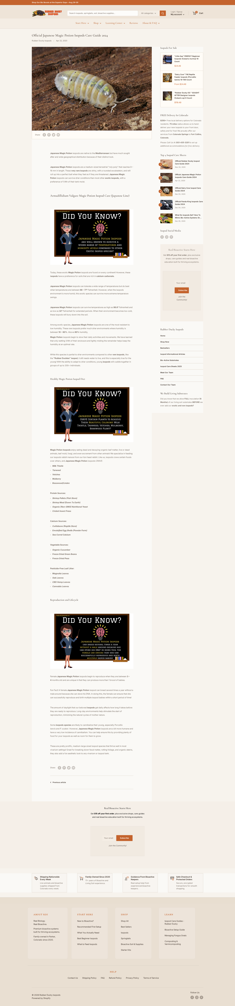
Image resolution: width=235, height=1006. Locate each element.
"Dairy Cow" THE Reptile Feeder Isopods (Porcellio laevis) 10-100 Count (185, 77)
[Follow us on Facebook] (162, 237)
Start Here (81, 23)
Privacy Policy (132, 978)
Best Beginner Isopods (87, 938)
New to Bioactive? (85, 921)
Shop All (125, 921)
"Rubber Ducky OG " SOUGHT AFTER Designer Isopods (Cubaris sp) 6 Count (186, 95)
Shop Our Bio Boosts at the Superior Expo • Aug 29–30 (55, 2)
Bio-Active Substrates (169, 360)
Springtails (126, 938)
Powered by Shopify (41, 998)
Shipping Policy (89, 978)
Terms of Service (151, 978)
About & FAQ (149, 23)
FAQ (162, 379)
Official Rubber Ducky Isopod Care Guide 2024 (187, 162)
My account (176, 14)
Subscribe (182, 290)
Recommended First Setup (89, 927)
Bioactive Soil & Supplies (132, 944)
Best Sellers (126, 927)
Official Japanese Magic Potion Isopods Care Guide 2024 (188, 175)
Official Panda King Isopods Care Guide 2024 (189, 202)
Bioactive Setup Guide (175, 929)
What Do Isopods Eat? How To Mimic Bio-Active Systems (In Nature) (187, 216)
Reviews (133, 23)
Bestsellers (165, 348)
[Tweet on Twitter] (53, 135)
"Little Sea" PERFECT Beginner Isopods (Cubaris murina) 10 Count (187, 58)
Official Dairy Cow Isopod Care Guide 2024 (188, 189)
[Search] (163, 13)
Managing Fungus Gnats (175, 935)
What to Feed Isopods (87, 944)
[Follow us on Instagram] (166, 237)
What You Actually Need (88, 932)
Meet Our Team (166, 372)
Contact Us (73, 978)
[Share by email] (58, 135)
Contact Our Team (168, 385)
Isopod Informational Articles (172, 354)
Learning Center (114, 23)
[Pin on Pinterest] (49, 135)
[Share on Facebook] (44, 135)
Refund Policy (115, 978)
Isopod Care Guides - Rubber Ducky (174, 922)
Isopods (124, 932)
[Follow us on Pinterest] (171, 237)
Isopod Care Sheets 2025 (171, 366)
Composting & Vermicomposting (173, 942)
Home (162, 336)
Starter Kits (126, 950)
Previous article (59, 782)
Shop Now (164, 342)
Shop (96, 23)
